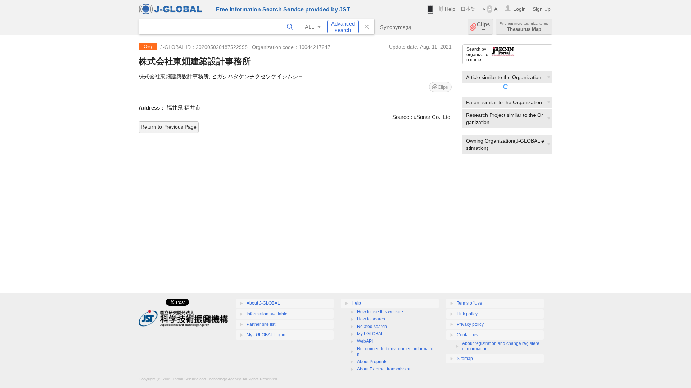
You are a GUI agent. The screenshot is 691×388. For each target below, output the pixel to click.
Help (450, 9)
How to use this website (380, 311)
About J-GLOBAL (263, 303)
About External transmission (384, 368)
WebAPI (365, 341)
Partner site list (261, 324)
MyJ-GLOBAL (370, 333)
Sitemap (465, 358)
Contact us (467, 334)
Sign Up (542, 9)
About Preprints (372, 361)
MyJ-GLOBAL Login (266, 334)
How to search (371, 319)
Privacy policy (470, 324)
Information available (267, 314)
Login (519, 9)
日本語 (468, 9)
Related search (372, 326)
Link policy (467, 314)
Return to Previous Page (169, 127)
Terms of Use (469, 303)
